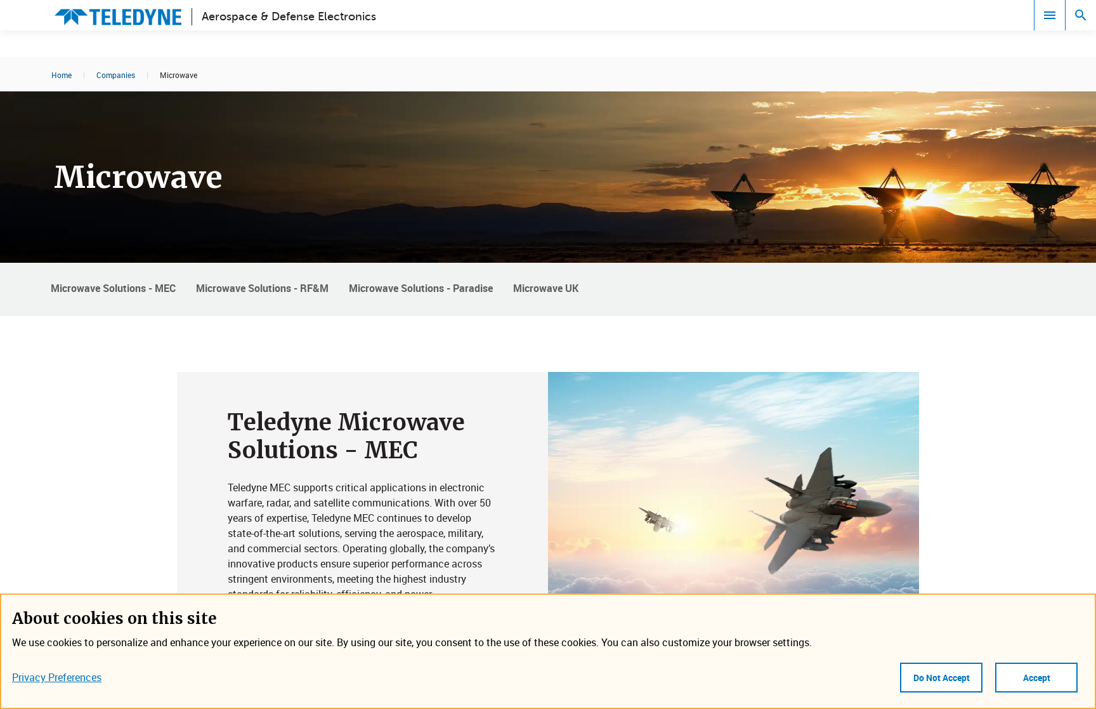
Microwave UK (545, 288)
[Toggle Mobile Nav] (1050, 15)
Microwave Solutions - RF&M (262, 288)
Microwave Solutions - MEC (113, 288)
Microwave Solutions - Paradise (421, 288)
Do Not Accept (941, 678)
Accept (1036, 678)
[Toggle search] (1081, 15)
